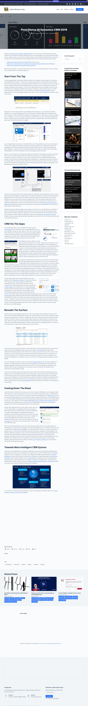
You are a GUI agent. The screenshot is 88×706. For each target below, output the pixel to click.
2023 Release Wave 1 (9, 598)
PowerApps (50, 600)
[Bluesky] (72, 4)
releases (19, 600)
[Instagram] (80, 4)
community (61, 596)
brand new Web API (37, 362)
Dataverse (17, 598)
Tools (65, 242)
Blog (61, 9)
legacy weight (9, 287)
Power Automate (68, 598)
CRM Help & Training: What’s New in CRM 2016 (18, 62)
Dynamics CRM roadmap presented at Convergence (41, 461)
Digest (66, 224)
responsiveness (8, 601)
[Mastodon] (69, 4)
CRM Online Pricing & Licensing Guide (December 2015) (42, 400)
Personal (66, 236)
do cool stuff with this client (49, 214)
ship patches (40, 350)
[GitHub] (78, 4)
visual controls (7, 229)
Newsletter (79, 9)
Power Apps (67, 238)
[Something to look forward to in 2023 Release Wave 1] (17, 584)
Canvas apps (34, 598)
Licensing (66, 230)
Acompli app (7, 295)
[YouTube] (75, 4)
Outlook (29, 564)
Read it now (55, 1)
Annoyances (67, 221)
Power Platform (13, 600)
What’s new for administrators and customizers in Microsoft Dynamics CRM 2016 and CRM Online (31, 63)
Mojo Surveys (16, 397)
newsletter (75, 596)
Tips (65, 240)
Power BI (7, 600)
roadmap (35, 564)
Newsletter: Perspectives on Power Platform (13, 3)
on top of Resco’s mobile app (40, 439)
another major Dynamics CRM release (20, 53)
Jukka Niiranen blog (16, 9)
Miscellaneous (67, 231)
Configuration (67, 223)
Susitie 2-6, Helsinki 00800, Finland (17, 696)
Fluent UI (23, 598)
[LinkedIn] (67, 4)
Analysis (66, 219)
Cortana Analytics (32, 458)
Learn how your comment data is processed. (50, 643)
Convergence (8, 564)
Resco (30, 434)
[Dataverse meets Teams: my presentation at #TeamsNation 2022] (44, 584)
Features (66, 228)
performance (67, 235)
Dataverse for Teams (48, 598)
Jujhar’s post (17, 429)
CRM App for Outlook (18, 280)
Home (57, 9)
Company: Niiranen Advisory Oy (30, 3)
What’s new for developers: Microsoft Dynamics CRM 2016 (21, 65)
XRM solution (51, 395)
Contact (72, 9)
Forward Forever (68, 596)
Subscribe (49, 696)
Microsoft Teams (35, 600)
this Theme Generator (44, 90)
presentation (34, 601)
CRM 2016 (16, 564)
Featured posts (68, 226)
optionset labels (26, 380)
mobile (23, 564)
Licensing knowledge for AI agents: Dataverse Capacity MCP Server (72, 196)
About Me (66, 9)
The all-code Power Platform (72, 146)
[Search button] (80, 59)
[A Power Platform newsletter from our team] (71, 584)
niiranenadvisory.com (36, 696)
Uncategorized (68, 243)
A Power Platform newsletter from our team (69, 593)
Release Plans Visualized (43, 3)
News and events (53, 33)
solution (42, 564)
